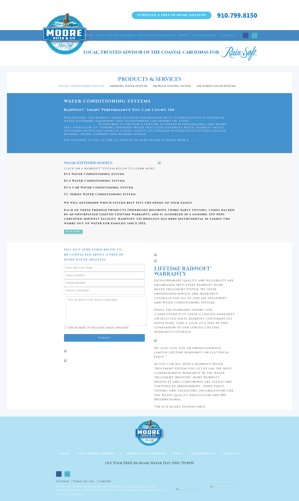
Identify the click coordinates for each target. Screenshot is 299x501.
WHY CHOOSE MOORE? (115, 35)
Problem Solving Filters (172, 86)
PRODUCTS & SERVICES (156, 35)
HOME (88, 35)
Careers (104, 481)
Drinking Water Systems (128, 86)
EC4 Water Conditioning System (94, 181)
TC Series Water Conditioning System (100, 194)
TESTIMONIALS (204, 35)
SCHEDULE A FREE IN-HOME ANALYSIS (171, 15)
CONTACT (228, 35)
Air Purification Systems (216, 86)
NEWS (183, 35)
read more (73, 231)
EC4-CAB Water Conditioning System (98, 187)
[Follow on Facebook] (245, 35)
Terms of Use (83, 481)
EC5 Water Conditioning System (94, 174)
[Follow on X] (254, 35)
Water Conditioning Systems (81, 86)
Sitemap (62, 481)
